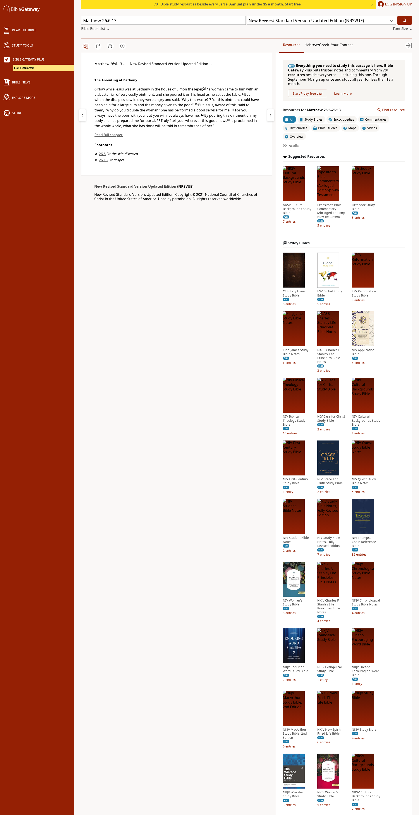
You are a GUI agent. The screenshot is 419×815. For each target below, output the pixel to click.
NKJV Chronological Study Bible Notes (366, 602)
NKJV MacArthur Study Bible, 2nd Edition (295, 733)
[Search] (404, 20)
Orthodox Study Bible (363, 207)
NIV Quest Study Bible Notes (364, 481)
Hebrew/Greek (317, 44)
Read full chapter (108, 134)
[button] (394, 4)
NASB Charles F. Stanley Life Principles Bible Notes (328, 356)
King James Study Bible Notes (295, 352)
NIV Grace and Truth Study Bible (330, 481)
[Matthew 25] (82, 115)
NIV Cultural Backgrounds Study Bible (366, 420)
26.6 (102, 153)
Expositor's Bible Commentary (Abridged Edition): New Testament (331, 211)
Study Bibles (299, 243)
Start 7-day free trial (308, 93)
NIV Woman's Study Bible (292, 602)
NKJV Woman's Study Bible (327, 794)
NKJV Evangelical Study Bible (329, 669)
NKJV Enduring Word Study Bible (295, 669)
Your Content (342, 44)
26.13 (103, 160)
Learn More (343, 93)
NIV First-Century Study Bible (295, 481)
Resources (291, 44)
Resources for (312, 110)
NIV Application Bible (363, 352)
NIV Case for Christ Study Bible (331, 418)
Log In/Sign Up (398, 4)
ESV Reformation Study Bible (364, 293)
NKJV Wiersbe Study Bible (293, 794)
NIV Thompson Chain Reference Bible (364, 542)
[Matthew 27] (270, 115)
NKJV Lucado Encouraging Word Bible (365, 671)
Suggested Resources (306, 156)
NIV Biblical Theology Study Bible (294, 420)
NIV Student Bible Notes (296, 540)
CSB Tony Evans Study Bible (294, 293)
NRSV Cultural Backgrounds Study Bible (297, 209)
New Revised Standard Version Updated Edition (135, 186)
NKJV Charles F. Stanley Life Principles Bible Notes (328, 606)
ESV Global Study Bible (329, 293)
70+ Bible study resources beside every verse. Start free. (228, 4)
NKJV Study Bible (364, 730)
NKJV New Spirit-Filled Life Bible (329, 731)
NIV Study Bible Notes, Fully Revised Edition (328, 542)
